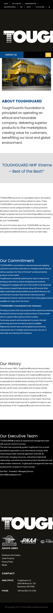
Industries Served (10, 7)
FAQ (21, 7)
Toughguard (40, 7)
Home (6, 3)
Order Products (8, 558)
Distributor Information (11, 555)
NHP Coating (16, 3)
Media (4, 565)
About (29, 7)
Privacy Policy (7, 562)
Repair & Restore (30, 3)
